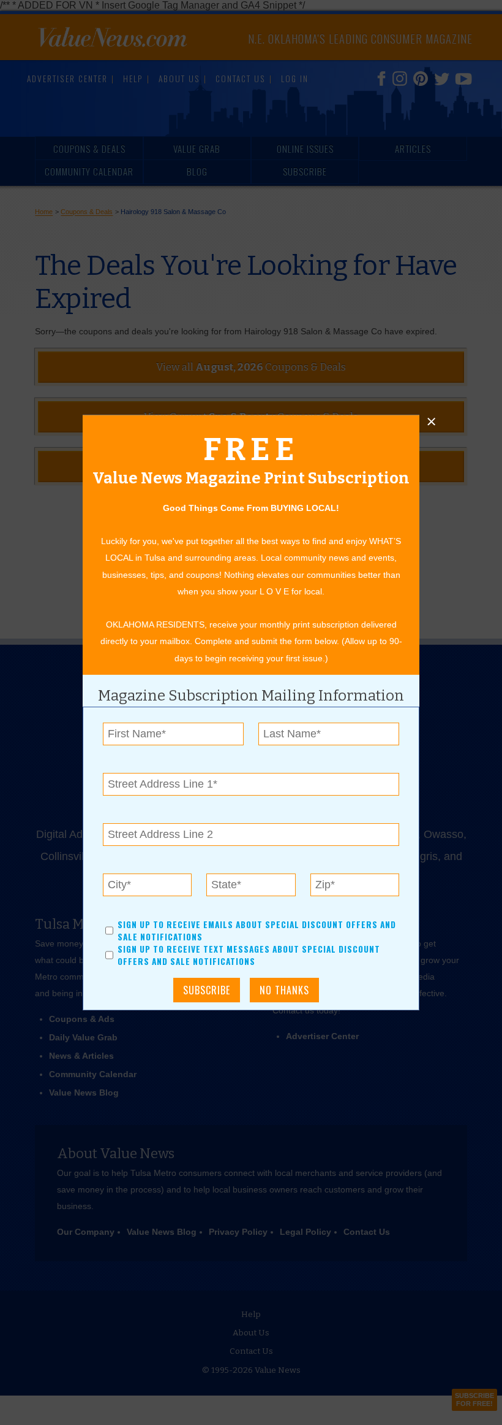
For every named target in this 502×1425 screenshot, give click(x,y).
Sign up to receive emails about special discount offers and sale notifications (257, 930)
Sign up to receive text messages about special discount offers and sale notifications (249, 955)
